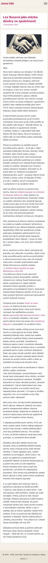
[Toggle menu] (45, 3)
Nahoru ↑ (24, 559)
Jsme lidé (7, 3)
